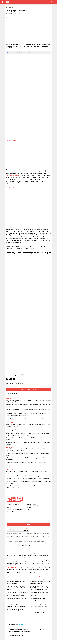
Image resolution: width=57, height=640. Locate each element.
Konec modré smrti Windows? (32, 569)
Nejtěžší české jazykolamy (17, 555)
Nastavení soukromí (12, 511)
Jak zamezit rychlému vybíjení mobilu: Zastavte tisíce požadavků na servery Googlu (17, 610)
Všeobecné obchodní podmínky (15, 509)
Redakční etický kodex (33, 506)
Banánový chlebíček (11, 561)
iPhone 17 (9, 572)
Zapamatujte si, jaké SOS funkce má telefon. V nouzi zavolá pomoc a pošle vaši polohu (17, 605)
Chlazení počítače (21, 567)
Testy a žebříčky (11, 422)
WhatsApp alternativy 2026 (31, 557)
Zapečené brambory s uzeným (18, 564)
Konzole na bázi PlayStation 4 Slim (33, 571)
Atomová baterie (20, 571)
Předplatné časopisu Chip (13, 504)
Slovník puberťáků (32, 554)
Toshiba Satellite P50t (12, 175)
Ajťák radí (41, 555)
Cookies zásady (11, 514)
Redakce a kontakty (32, 504)
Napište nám (24, 375)
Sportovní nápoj (29, 561)
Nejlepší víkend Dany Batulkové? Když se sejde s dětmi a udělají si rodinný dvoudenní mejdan (39, 612)
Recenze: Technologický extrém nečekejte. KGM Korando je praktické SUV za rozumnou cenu (17, 600)
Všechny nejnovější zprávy (28, 389)
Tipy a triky (9, 469)
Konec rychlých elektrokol (33, 567)
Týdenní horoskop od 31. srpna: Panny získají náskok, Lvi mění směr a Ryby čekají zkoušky (39, 606)
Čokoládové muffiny (42, 560)
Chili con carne (20, 561)
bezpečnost (9, 447)
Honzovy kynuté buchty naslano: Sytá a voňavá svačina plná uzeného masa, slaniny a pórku (39, 594)
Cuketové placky (46, 561)
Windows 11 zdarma (44, 569)
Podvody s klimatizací (22, 572)
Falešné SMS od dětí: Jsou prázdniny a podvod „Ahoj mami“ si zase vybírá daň (26, 462)
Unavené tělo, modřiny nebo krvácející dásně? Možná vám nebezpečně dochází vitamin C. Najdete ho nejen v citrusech (39, 588)
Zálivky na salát (37, 561)
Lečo (33, 563)
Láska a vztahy (27, 555)
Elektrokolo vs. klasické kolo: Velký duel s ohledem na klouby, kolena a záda (26, 476)
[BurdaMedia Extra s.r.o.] (15, 499)
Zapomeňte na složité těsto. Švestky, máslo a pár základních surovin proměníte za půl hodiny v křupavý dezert (40, 581)
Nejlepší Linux (32, 572)
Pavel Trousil (9, 13)
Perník (29, 563)
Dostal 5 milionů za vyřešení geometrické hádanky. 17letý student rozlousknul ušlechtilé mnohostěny (17, 588)
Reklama (9, 507)
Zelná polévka (10, 563)
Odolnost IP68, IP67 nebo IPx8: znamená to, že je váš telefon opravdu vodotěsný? (27, 478)
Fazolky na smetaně (31, 560)
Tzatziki (17, 563)
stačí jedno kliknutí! (41, 52)
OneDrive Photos (20, 569)
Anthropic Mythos (11, 571)
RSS (28, 509)
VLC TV (14, 572)
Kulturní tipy (35, 555)
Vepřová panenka (21, 560)
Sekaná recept (23, 563)
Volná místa (10, 506)
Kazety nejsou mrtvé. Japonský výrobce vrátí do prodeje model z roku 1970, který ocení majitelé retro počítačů (17, 581)
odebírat (28, 524)
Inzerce (29, 507)
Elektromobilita (45, 571)
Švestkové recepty (40, 563)
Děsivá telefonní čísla (21, 554)
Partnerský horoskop (42, 554)
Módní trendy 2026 (19, 557)
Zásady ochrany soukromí (13, 513)
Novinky (11, 7)
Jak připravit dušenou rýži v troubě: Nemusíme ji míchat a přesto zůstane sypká (39, 600)
